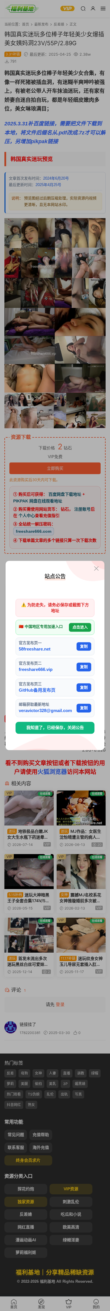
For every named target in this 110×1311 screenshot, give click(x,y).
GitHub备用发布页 (37, 690)
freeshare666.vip (36, 669)
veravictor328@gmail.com (45, 710)
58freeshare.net (34, 648)
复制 (84, 646)
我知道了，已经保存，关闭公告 (55, 727)
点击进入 (80, 627)
